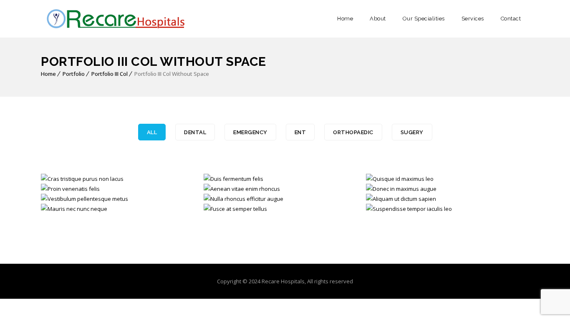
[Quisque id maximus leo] (384, 179)
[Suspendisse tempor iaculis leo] (384, 209)
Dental (195, 132)
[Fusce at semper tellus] (222, 209)
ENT (300, 132)
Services (473, 18)
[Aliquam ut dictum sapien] (384, 199)
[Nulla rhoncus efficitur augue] (222, 199)
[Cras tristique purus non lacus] (59, 179)
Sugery (412, 132)
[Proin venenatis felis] (59, 189)
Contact (511, 18)
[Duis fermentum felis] (222, 179)
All (152, 132)
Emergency (250, 132)
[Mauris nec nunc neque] (59, 209)
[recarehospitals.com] (114, 19)
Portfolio (74, 74)
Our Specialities (424, 18)
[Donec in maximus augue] (384, 189)
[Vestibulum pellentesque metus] (59, 199)
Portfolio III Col (109, 74)
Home (345, 18)
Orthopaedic (353, 132)
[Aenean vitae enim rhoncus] (222, 189)
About (378, 18)
